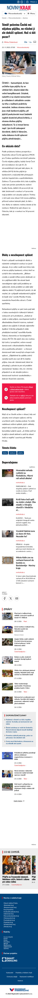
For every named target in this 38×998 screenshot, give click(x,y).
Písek (25, 621)
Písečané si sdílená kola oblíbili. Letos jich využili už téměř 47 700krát (24, 615)
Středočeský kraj (9, 924)
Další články (18, 801)
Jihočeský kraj (9, 905)
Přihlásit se (33, 2)
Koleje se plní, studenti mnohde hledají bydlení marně (22, 659)
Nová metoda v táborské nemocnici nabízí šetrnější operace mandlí (23, 773)
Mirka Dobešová (10, 42)
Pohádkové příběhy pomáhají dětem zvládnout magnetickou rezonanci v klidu (24, 756)
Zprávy (25, 18)
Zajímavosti (8, 947)
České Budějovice (19, 651)
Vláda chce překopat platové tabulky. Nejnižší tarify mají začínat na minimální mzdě (24, 672)
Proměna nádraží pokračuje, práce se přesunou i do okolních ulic (19, 736)
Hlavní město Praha (11, 903)
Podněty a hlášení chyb (24, 973)
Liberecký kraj (8, 914)
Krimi (5, 938)
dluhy (5, 453)
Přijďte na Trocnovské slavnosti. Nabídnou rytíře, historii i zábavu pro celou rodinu (15, 879)
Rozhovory (7, 945)
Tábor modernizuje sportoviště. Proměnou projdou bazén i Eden (22, 686)
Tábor (25, 692)
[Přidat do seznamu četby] (35, 42)
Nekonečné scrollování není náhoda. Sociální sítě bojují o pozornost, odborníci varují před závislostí (24, 700)
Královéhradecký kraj (11, 912)
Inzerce (20, 981)
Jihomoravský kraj (10, 907)
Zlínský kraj (8, 926)
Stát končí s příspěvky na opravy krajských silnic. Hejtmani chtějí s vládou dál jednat (24, 787)
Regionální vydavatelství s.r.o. (21, 994)
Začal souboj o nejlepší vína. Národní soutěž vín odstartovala (24, 629)
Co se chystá (11, 852)
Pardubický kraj (9, 920)
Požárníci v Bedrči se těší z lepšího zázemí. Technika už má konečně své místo (19, 722)
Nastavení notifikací (27, 977)
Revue (6, 943)
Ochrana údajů (12, 977)
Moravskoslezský (14, 13)
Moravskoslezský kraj (11, 916)
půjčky (20, 453)
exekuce (13, 453)
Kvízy (5, 940)
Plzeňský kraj (8, 922)
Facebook (18, 2)
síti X (23, 395)
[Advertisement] (19, 232)
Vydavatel (9, 973)
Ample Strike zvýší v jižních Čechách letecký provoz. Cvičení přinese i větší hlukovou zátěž (24, 642)
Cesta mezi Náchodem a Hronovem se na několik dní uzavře (19, 742)
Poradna (7, 942)
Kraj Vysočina (8, 909)
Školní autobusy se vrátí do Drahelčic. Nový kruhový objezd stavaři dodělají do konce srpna (19, 730)
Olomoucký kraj (9, 918)
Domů (4, 18)
